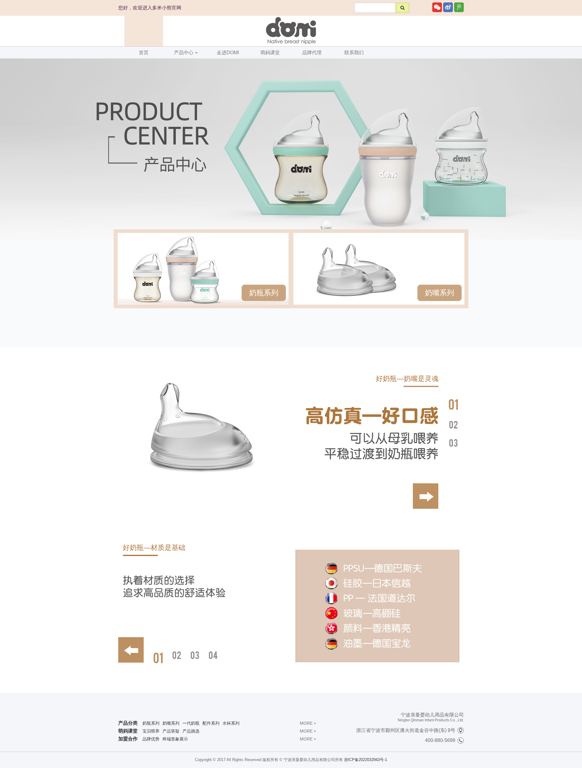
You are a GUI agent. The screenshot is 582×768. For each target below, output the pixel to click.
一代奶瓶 (190, 723)
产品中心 (184, 52)
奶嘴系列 (439, 293)
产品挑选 (190, 731)
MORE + (308, 723)
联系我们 (354, 52)
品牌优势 (150, 739)
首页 (144, 52)
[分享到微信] (437, 7)
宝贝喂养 (150, 731)
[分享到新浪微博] (448, 7)
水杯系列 (230, 723)
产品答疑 (170, 731)
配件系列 (210, 723)
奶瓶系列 (263, 293)
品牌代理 (312, 52)
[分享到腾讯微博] (459, 7)
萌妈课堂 (270, 52)
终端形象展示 (175, 739)
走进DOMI (228, 52)
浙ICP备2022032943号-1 (365, 759)
